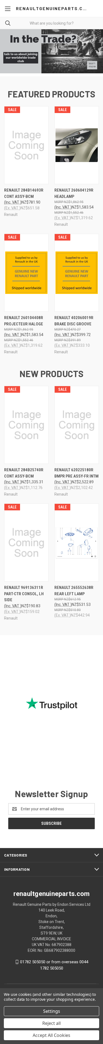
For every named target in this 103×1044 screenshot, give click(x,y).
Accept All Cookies (51, 1035)
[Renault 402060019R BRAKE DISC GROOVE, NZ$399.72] (76, 273)
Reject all (51, 1023)
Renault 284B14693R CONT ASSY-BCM (23, 193)
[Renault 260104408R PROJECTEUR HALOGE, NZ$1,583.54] (26, 273)
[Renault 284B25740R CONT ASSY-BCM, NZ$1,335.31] (26, 425)
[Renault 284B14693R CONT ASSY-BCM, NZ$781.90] (26, 145)
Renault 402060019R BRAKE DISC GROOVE (73, 320)
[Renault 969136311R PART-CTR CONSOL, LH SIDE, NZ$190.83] (26, 542)
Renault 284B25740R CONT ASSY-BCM (23, 473)
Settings (51, 1011)
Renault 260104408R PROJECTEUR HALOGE (23, 320)
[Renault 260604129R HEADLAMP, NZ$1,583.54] (76, 145)
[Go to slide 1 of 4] (9, 52)
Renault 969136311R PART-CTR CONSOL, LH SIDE (24, 593)
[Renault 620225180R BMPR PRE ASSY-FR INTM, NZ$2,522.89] (76, 425)
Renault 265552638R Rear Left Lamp (73, 590)
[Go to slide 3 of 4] (94, 52)
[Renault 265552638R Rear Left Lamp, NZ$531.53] (76, 542)
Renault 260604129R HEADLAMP (73, 193)
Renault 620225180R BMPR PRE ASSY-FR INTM (76, 473)
